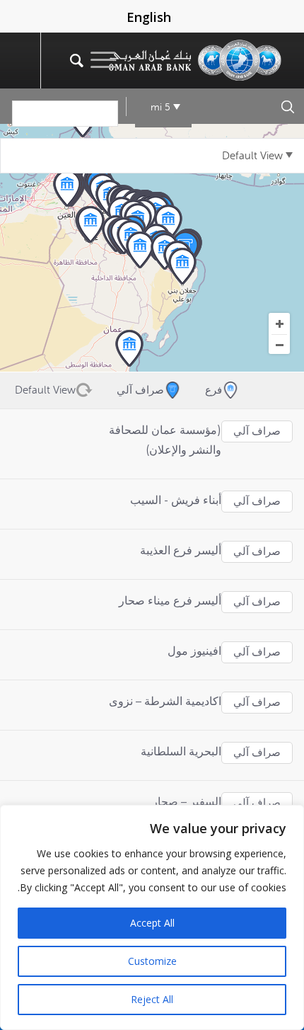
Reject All (152, 999)
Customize (152, 961)
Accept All (152, 922)
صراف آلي (257, 431)
